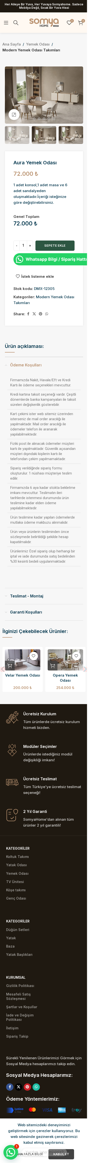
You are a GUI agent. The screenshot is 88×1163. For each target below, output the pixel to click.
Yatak (11, 938)
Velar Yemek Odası (22, 675)
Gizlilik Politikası (20, 986)
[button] (10, 95)
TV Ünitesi (15, 882)
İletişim (12, 1028)
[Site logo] (44, 22)
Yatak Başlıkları (19, 954)
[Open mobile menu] (6, 23)
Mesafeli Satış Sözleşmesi (18, 996)
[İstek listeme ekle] (33, 656)
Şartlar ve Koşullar (21, 1007)
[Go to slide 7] (54, 119)
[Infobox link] (44, 721)
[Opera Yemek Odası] (65, 659)
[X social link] (34, 314)
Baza (10, 946)
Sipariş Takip (17, 1036)
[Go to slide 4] (39, 119)
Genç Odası (16, 898)
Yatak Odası (16, 865)
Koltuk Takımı (17, 857)
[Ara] (16, 23)
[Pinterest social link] (40, 314)
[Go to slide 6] (49, 119)
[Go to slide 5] (44, 119)
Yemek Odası (38, 44)
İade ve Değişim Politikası (19, 1017)
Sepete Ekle (55, 245)
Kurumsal (15, 977)
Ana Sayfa (11, 44)
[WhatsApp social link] (47, 314)
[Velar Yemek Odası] (22, 659)
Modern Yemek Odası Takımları (31, 50)
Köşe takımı (16, 890)
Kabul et (61, 1154)
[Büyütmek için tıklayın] (14, 114)
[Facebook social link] (28, 314)
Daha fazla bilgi (29, 1154)
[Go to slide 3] (34, 119)
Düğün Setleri (17, 930)
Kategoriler (18, 848)
